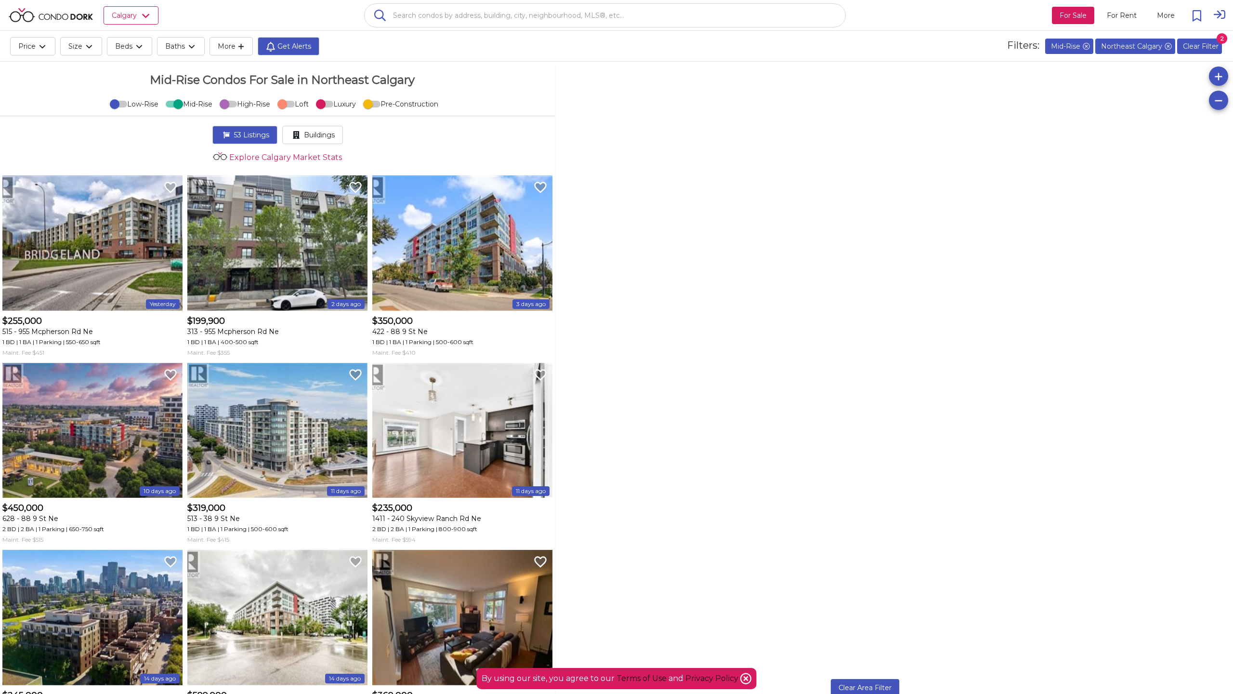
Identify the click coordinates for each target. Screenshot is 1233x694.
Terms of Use (641, 678)
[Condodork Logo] (51, 15)
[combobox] (605, 15)
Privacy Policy (712, 678)
